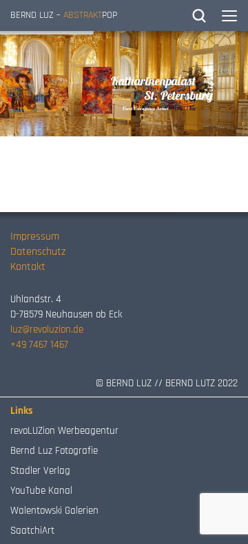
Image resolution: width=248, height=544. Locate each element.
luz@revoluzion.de (46, 329)
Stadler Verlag (40, 470)
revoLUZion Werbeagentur (64, 430)
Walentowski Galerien (54, 510)
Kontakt (27, 267)
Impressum (34, 236)
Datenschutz (37, 251)
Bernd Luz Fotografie (54, 450)
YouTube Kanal (41, 490)
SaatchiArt (32, 530)
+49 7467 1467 (39, 344)
